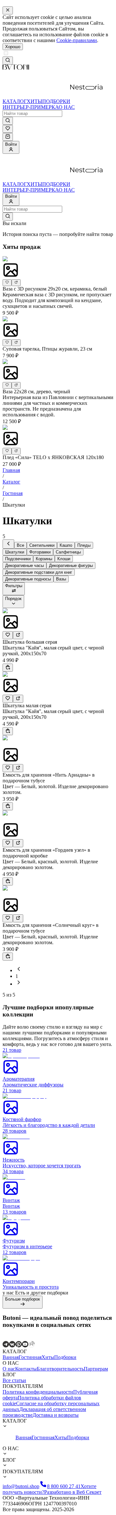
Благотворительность (60, 1368)
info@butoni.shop (21, 1486)
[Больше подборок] (23, 1305)
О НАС (67, 107)
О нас (9, 1368)
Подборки (65, 1357)
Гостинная (30, 1357)
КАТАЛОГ (15, 101)
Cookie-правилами (76, 40)
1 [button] (16, 976)
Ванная (11, 1357)
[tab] (8, 544)
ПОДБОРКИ (56, 101)
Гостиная (13, 493)
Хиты (48, 1357)
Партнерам (96, 1368)
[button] (18, 970)
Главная (11, 470)
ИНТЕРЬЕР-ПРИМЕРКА (31, 107)
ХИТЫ (34, 101)
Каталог (11, 481)
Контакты (26, 1368)
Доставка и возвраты (56, 1415)
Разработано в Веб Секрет (73, 1492)
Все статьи (14, 1380)
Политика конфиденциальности (38, 1392)
